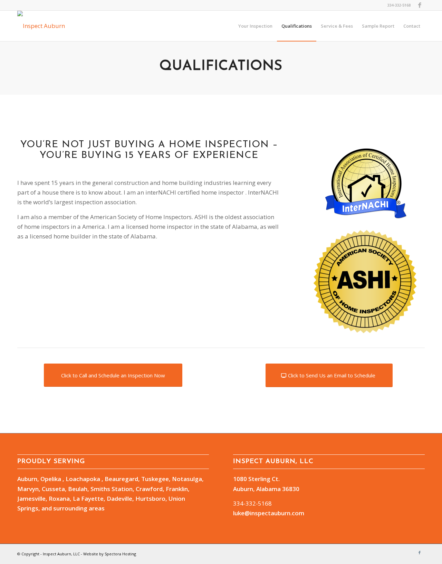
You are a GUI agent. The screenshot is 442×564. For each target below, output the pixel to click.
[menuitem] (255, 26)
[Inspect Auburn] (41, 26)
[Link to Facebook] (419, 5)
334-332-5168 (252, 503)
